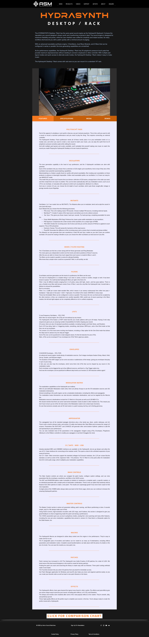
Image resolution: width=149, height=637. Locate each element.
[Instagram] (104, 625)
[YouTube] (106, 625)
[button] (69, 4)
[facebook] (101, 625)
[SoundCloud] (109, 625)
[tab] (43, 118)
